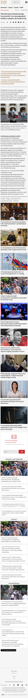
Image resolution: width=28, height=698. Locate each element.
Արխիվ (17, 10)
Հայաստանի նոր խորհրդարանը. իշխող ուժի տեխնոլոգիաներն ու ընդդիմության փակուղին (13, 223)
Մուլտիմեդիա (14, 583)
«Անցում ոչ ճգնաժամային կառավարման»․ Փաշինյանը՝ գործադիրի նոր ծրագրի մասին (14, 297)
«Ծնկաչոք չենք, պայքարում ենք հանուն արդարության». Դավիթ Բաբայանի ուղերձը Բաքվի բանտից (13, 375)
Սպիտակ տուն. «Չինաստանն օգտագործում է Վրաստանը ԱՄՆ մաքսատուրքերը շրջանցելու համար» (12, 349)
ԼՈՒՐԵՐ (14, 519)
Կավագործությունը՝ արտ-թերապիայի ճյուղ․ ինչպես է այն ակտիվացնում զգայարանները (14, 612)
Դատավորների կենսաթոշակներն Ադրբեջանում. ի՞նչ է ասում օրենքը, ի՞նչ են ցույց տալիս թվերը (14, 427)
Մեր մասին (14, 671)
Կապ (14, 676)
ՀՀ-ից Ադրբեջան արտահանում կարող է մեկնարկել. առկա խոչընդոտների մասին (13, 248)
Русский (16, 7)
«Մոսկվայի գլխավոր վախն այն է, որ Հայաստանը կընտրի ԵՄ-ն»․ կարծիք (12, 272)
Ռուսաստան (5, 10)
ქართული (10, 7)
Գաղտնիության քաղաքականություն (14, 681)
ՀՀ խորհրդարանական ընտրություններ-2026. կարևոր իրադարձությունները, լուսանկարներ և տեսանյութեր (14, 621)
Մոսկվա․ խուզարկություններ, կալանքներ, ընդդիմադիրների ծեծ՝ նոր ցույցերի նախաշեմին (13, 81)
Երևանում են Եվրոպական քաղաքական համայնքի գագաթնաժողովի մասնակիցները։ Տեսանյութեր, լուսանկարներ (13, 643)
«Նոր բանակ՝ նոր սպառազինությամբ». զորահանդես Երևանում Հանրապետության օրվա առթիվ (13, 632)
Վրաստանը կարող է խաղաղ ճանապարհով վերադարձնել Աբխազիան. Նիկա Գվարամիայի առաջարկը (14, 323)
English (21, 7)
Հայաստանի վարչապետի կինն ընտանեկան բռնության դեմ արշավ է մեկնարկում (12, 401)
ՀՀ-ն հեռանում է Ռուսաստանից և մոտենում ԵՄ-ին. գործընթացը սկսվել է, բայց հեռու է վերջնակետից (13, 603)
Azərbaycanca (4, 7)
